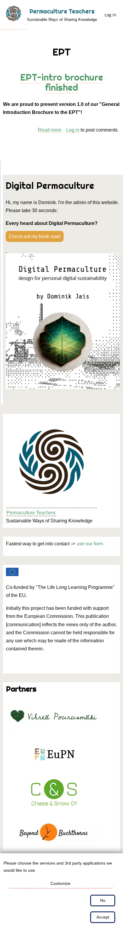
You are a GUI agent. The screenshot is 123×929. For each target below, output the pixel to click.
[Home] (13, 15)
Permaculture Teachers (62, 11)
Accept (102, 917)
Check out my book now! (35, 236)
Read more (49, 130)
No (102, 900)
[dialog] (61, 891)
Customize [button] (60, 883)
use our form (90, 543)
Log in (110, 15)
